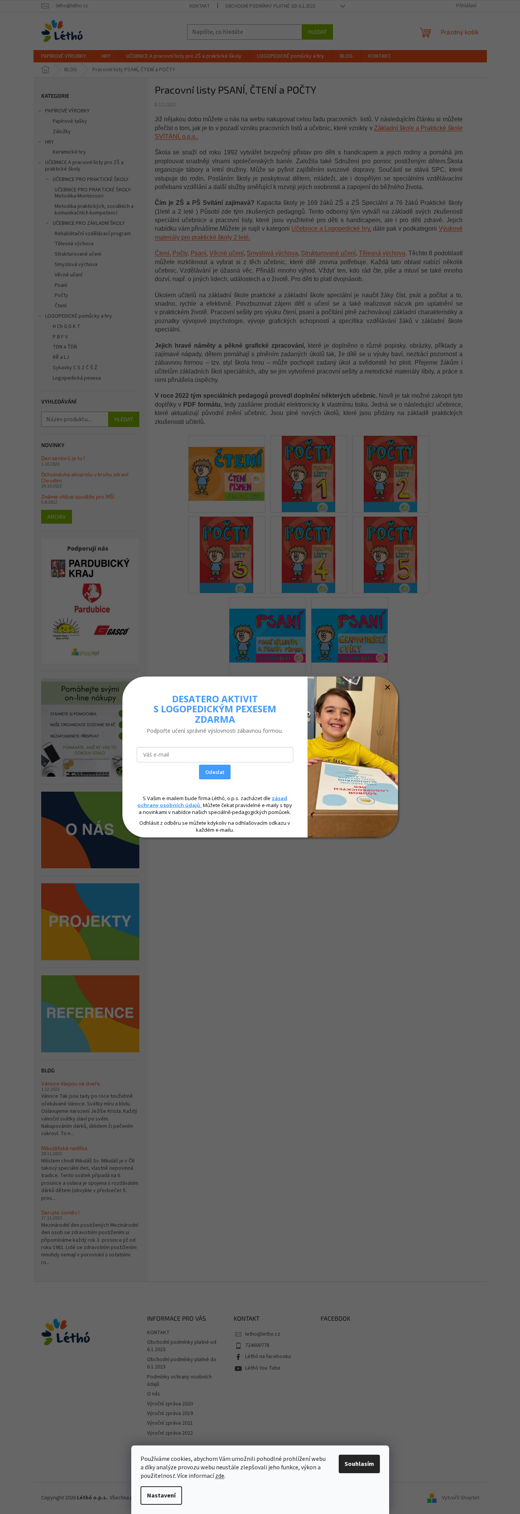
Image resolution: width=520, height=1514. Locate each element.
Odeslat (214, 772)
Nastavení (161, 1495)
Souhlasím (359, 1464)
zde (219, 1476)
